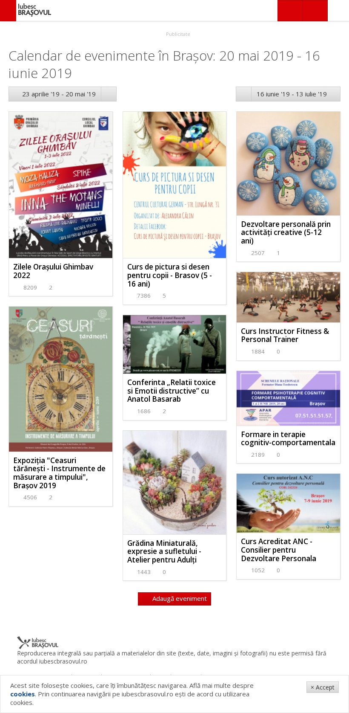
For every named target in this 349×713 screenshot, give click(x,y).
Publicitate (177, 34)
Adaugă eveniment (179, 598)
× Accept (323, 687)
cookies (22, 694)
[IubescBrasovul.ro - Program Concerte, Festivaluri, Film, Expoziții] (8, 10)
